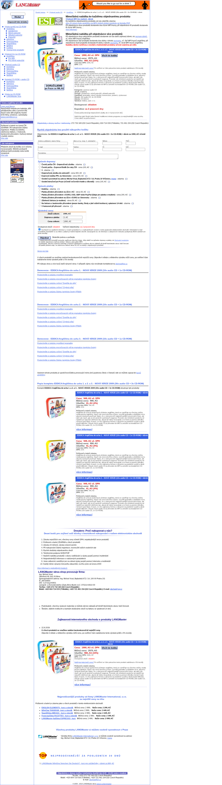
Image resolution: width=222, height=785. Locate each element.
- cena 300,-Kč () (63, 173)
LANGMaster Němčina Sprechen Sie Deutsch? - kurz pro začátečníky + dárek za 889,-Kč (78, 763)
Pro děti (11, 58)
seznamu (117, 41)
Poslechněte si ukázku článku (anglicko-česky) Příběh (59, 292)
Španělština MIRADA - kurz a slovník (57, 713)
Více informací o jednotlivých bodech (52, 568)
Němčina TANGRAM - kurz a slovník (57, 710)
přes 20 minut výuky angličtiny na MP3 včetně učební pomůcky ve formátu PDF (98, 23)
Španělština (11, 44)
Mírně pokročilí (14, 33)
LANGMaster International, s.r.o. (85, 736)
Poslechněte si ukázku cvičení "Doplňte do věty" (56, 283)
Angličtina (10, 29)
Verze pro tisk (42, 251)
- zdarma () (63, 164)
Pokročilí (11, 37)
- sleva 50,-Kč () (66, 192)
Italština (9, 46)
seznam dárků (141, 36)
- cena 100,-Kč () (67, 167)
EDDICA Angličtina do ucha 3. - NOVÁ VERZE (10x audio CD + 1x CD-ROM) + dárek (112, 478)
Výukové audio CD (12, 65)
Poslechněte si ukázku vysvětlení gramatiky (55, 275)
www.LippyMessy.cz (9, 117)
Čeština (9, 48)
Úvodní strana (40, 12)
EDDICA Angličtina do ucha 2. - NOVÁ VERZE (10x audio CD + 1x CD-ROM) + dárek (112, 435)
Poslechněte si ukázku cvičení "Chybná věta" (55, 287)
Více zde (4, 138)
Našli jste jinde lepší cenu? (84, 68)
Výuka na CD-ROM (12, 94)
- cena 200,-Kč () (86, 195)
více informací (71, 29)
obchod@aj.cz (121, 264)
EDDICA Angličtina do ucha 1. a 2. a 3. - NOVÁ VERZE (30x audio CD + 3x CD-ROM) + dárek (111, 643)
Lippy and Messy (8, 106)
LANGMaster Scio (13, 96)
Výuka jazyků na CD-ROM (15, 27)
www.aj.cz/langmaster (104, 784)
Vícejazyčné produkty (15, 50)
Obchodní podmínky (121, 240)
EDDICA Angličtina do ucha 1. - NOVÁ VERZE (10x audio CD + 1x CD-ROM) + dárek (112, 393)
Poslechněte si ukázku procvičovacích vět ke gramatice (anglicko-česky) (66, 279)
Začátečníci (13, 31)
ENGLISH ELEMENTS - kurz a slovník (57, 708)
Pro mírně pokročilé (16, 60)
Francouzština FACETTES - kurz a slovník (59, 716)
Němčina (10, 39)
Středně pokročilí (15, 35)
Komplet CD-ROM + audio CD (17, 79)
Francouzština (12, 41)
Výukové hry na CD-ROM (15, 54)
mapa (113, 179)
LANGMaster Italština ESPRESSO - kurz (59, 718)
